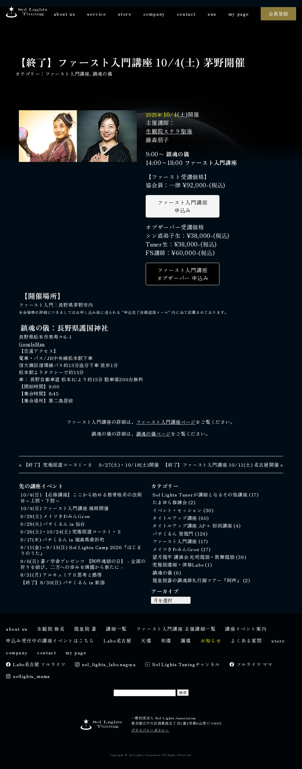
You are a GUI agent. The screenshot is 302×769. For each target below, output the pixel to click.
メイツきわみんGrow (176, 549)
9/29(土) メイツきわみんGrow (55, 516)
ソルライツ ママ (255, 664)
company (154, 13)
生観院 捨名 (51, 628)
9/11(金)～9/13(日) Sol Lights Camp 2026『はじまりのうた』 (81, 550)
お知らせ (211, 640)
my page (238, 13)
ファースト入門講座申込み (182, 206)
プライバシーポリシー (150, 729)
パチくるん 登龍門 (173, 533)
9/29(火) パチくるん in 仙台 (52, 523)
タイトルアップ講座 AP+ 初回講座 (193, 525)
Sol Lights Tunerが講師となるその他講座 (200, 494)
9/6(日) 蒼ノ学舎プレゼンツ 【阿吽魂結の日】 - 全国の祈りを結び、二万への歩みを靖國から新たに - (83, 563)
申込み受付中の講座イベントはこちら (50, 640)
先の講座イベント (41, 486)
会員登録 (278, 13)
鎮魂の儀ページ (153, 433)
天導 (146, 640)
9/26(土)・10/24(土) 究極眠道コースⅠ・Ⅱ (71, 531)
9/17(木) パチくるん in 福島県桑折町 (62, 539)
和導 (166, 640)
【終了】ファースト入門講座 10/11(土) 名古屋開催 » (223, 464)
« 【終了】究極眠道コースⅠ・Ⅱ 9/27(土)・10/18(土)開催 (89, 464)
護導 (186, 640)
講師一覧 (116, 628)
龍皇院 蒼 (85, 628)
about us (65, 13)
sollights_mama (31, 675)
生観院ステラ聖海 (169, 131)
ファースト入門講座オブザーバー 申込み (183, 274)
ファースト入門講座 (67, 73)
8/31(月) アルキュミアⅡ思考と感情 (61, 574)
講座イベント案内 (246, 628)
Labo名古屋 (118, 640)
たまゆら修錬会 (170, 502)
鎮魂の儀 (102, 73)
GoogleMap (32, 343)
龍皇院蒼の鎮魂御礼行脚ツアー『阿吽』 (197, 580)
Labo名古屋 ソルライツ (39, 664)
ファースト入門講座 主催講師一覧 (176, 628)
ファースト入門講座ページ (166, 421)
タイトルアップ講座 (175, 517)
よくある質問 (246, 640)
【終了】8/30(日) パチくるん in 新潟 (62, 582)
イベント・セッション (177, 510)
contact (186, 13)
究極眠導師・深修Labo (178, 564)
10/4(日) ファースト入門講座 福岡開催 (64, 508)
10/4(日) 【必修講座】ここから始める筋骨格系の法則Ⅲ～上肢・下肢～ (81, 497)
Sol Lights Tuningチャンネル (186, 664)
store (125, 13)
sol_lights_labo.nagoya (109, 664)
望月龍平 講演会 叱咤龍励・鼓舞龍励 (194, 556)
